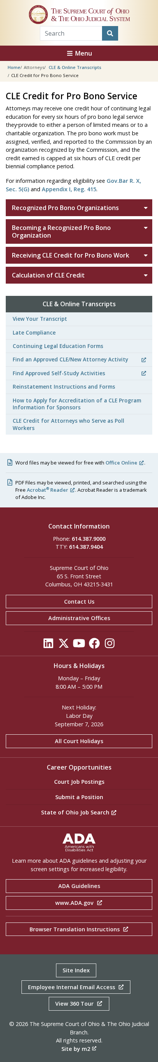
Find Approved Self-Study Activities (59, 373)
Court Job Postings (79, 781)
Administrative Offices (79, 618)
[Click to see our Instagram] (110, 645)
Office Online (121, 462)
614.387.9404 (86, 546)
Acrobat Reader (47, 489)
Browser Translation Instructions (75, 929)
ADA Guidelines (79, 886)
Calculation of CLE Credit (48, 275)
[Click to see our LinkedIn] (48, 645)
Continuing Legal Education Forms (58, 346)
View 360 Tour (75, 1003)
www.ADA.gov (75, 902)
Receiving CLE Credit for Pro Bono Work (70, 255)
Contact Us (79, 601)
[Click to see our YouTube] (79, 645)
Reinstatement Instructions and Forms (64, 386)
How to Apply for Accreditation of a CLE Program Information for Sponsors (77, 404)
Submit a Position (79, 797)
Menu (83, 53)
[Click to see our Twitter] (64, 645)
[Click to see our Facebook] (94, 645)
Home (14, 67)
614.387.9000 (88, 538)
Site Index (76, 970)
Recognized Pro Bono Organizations (65, 208)
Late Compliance (34, 332)
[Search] (110, 33)
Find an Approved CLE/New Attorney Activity (70, 359)
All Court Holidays (79, 741)
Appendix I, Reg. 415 (69, 189)
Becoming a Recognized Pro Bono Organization (61, 231)
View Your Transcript (40, 318)
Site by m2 (75, 1048)
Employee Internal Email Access (72, 987)
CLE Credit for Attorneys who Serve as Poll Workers (68, 424)
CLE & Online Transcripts (75, 67)
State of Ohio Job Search (76, 812)
